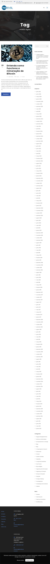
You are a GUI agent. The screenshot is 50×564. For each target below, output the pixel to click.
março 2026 (38, 96)
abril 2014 (38, 398)
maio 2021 (38, 195)
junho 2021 (38, 193)
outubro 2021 (39, 183)
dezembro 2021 (39, 178)
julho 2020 (38, 220)
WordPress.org (39, 501)
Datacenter (38, 451)
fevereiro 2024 (39, 131)
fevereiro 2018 (39, 287)
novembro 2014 (39, 381)
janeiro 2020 (38, 230)
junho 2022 (38, 168)
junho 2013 (38, 423)
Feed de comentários (40, 499)
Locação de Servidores (41, 461)
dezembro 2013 (39, 408)
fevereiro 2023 (39, 158)
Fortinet (38, 454)
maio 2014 (38, 396)
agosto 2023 (39, 143)
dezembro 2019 (39, 232)
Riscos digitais (39, 466)
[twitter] (19, 1)
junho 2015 (38, 364)
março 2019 (38, 255)
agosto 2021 (38, 188)
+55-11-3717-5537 (44, 2)
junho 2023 (38, 148)
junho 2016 (38, 334)
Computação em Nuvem (41, 449)
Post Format (38, 464)
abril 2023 (38, 153)
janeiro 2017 (38, 317)
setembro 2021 (39, 185)
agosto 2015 (38, 359)
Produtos (3, 516)
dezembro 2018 (39, 262)
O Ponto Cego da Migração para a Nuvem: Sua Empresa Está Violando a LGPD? (42, 78)
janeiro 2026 (38, 99)
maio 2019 (38, 250)
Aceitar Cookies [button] (29, 560)
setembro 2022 (39, 161)
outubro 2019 (39, 237)
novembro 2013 (39, 411)
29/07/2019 (10, 76)
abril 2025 (38, 111)
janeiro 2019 (38, 260)
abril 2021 (38, 198)
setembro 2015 (39, 356)
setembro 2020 (39, 215)
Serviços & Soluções (40, 474)
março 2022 (38, 171)
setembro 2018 (39, 270)
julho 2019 (38, 245)
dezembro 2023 (39, 136)
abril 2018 (38, 282)
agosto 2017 (38, 302)
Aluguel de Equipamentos (41, 436)
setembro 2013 (39, 416)
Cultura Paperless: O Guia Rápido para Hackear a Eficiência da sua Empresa (41, 73)
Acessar (38, 494)
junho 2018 (38, 277)
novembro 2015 (39, 351)
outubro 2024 (39, 121)
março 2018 (38, 284)
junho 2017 (38, 307)
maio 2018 (38, 280)
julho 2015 (38, 361)
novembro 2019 (39, 235)
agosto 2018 (38, 272)
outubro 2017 (39, 297)
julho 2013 (38, 421)
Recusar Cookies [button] (20, 560)
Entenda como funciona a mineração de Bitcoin (15, 69)
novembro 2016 (39, 322)
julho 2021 (38, 190)
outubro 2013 (39, 413)
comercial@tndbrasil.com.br (26, 2)
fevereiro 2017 (39, 314)
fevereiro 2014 (39, 403)
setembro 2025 (39, 106)
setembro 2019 (39, 240)
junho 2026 (38, 94)
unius (17, 76)
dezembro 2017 (39, 292)
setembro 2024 (39, 123)
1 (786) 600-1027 (20, 545)
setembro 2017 (39, 299)
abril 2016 (38, 339)
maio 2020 (38, 225)
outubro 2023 (39, 138)
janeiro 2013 (38, 428)
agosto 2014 (38, 389)
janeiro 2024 (39, 133)
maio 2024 (38, 126)
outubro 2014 (39, 384)
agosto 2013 (38, 418)
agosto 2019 (38, 242)
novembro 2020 (39, 210)
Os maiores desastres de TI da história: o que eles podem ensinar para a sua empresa (42, 67)
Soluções (38, 476)
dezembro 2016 (39, 319)
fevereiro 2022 (39, 173)
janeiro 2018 (38, 289)
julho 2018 (38, 275)
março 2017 (38, 312)
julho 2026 (38, 91)
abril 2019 (38, 252)
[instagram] (21, 1)
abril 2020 (38, 227)
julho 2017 (38, 304)
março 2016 (38, 341)
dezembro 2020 (39, 208)
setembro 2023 (39, 141)
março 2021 (38, 200)
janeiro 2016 (38, 346)
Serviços (3, 514)
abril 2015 (38, 369)
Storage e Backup (40, 478)
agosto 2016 (38, 329)
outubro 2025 (39, 104)
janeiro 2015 (38, 376)
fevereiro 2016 (39, 344)
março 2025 (38, 114)
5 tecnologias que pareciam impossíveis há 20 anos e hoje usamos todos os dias (42, 62)
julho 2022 (38, 166)
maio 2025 (38, 109)
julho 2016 (38, 332)
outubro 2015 (39, 354)
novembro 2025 (39, 101)
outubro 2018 (39, 267)
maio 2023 (38, 151)
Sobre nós (3, 526)
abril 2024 (38, 128)
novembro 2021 (39, 180)
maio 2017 (38, 309)
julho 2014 (38, 391)
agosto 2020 (39, 218)
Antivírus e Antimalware (41, 439)
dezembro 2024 (39, 118)
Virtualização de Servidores (42, 483)
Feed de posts (39, 496)
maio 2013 (38, 426)
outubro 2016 (39, 324)
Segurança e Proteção (41, 471)
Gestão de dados (40, 456)
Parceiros (3, 519)
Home (2, 511)
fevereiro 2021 (39, 203)
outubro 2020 (39, 213)
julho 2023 (38, 146)
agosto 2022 (39, 163)
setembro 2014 (39, 386)
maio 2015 (38, 366)
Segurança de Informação (42, 469)
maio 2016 (38, 337)
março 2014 (38, 401)
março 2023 (38, 156)
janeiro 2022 (38, 175)
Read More (6, 94)
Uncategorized (39, 481)
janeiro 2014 (38, 406)
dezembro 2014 (39, 379)
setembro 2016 (39, 327)
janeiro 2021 (38, 205)
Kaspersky (38, 459)
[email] (14, 1)
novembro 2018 (39, 265)
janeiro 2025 (38, 116)
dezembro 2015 (39, 349)
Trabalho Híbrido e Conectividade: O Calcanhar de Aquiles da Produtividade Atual (42, 56)
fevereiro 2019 (39, 257)
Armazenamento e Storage (42, 441)
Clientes (3, 521)
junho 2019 (38, 247)
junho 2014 (38, 393)
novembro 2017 (39, 294)
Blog (23, 76)
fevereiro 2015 (39, 374)
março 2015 (38, 371)
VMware (38, 486)
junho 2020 (38, 223)
